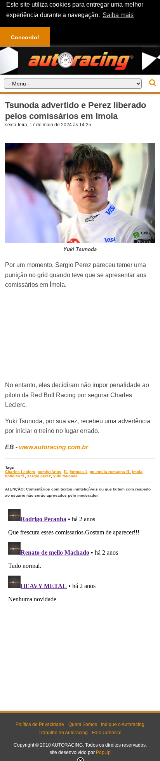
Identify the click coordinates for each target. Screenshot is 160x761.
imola (137, 472)
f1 (65, 472)
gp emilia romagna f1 (110, 472)
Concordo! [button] (25, 37)
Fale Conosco (107, 732)
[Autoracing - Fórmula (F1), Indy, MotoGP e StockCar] (80, 60)
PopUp (103, 752)
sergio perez (39, 476)
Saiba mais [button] (118, 15)
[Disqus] (80, 603)
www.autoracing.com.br (53, 447)
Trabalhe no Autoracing (63, 732)
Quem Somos (82, 724)
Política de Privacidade (40, 724)
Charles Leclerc (20, 472)
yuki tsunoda (65, 476)
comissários (49, 472)
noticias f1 (15, 476)
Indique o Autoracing (122, 724)
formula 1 (78, 472)
